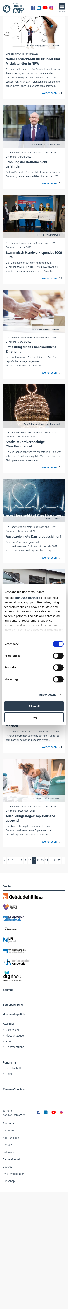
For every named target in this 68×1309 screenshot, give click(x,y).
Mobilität (8, 1024)
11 (34, 860)
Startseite (8, 1123)
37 (59, 860)
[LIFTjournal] (34, 940)
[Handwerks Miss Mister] (34, 918)
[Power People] (34, 907)
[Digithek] (34, 976)
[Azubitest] (34, 929)
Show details (47, 694)
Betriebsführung (13, 1004)
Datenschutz (10, 1152)
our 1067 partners (27, 597)
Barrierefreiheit (11, 1159)
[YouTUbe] (45, 8)
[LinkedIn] (39, 8)
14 (46, 860)
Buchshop (9, 1181)
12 (38, 860)
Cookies (7, 1166)
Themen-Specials (14, 1089)
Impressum (9, 1130)
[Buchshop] (34, 951)
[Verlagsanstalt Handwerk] (34, 962)
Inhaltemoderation (14, 1173)
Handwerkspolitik (14, 1014)
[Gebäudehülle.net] (34, 896)
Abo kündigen (11, 1137)
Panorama (9, 1062)
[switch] (58, 656)
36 (54, 860)
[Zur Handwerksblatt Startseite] (13, 7)
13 (42, 860)
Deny (34, 717)
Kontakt (7, 1144)
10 (29, 860)
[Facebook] (33, 8)
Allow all (34, 706)
